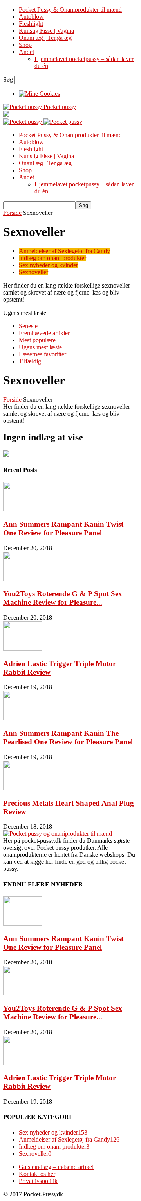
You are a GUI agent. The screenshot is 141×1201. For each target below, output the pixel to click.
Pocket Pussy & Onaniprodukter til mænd (70, 9)
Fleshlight (31, 23)
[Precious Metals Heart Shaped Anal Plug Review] (22, 788)
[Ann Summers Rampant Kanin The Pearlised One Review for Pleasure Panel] (22, 718)
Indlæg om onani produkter (52, 258)
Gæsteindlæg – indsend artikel (56, 1166)
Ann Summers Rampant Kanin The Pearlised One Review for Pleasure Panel (68, 737)
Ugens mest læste (40, 347)
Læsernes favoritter (42, 354)
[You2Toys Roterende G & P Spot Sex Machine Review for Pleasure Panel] (22, 578)
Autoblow (31, 16)
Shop (25, 44)
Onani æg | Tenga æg (45, 37)
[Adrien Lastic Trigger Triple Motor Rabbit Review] (22, 648)
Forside (12, 212)
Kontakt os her (37, 1174)
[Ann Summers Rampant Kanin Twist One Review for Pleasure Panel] (22, 509)
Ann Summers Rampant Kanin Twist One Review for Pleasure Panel (63, 528)
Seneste (28, 326)
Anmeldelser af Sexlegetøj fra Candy (64, 251)
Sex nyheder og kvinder (48, 265)
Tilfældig (30, 361)
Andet (26, 51)
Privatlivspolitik (38, 1181)
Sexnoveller (33, 272)
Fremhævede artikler (44, 333)
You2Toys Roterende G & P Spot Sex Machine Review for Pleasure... (62, 598)
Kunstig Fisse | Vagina (46, 30)
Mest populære (37, 340)
